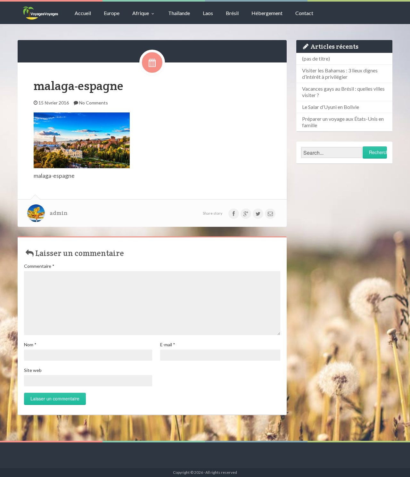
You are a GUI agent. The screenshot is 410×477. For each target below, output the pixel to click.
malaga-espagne (78, 86)
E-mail (167, 344)
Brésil (232, 13)
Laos (208, 13)
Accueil (83, 13)
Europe (111, 13)
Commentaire (39, 266)
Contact (304, 13)
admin (59, 213)
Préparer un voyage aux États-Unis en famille (343, 122)
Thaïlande (179, 13)
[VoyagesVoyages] (40, 13)
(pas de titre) (316, 58)
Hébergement (267, 13)
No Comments (93, 102)
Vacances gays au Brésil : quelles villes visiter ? (343, 92)
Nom (30, 344)
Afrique (140, 13)
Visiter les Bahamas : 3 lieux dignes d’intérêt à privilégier (340, 73)
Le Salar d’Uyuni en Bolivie (330, 107)
